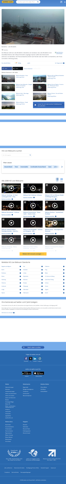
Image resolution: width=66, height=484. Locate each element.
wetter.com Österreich (10, 397)
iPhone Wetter (44, 387)
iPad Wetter (43, 389)
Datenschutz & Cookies (19, 468)
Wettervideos (9, 421)
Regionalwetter (8, 433)
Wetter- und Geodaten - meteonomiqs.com (10, 406)
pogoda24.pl (8, 415)
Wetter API (7, 404)
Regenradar (25, 387)
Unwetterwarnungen (10, 391)
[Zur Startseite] (8, 1)
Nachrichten (8, 424)
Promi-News (8, 441)
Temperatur (25, 391)
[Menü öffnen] (64, 2)
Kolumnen (7, 389)
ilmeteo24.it (8, 413)
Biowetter (25, 424)
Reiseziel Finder (26, 429)
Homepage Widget (9, 402)
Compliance (7, 472)
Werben (7, 399)
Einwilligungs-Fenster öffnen (32, 468)
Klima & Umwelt (26, 433)
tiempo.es (7, 409)
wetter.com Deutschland (10, 393)
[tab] (58, 180)
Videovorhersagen (9, 387)
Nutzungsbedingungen (26, 472)
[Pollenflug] (61, 2)
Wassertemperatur (27, 395)
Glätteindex (25, 426)
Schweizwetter (8, 429)
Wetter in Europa (9, 435)
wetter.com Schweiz (9, 395)
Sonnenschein (26, 393)
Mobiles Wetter (45, 384)
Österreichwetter (9, 431)
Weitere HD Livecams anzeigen (32, 254)
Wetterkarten (26, 384)
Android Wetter (44, 391)
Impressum (53, 468)
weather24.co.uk (9, 418)
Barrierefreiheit (15, 472)
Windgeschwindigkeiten (28, 389)
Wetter (7, 384)
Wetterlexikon (8, 439)
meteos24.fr (8, 411)
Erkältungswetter (27, 431)
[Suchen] (37, 1)
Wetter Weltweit (8, 437)
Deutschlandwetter (9, 426)
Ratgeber (25, 421)
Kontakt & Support (45, 468)
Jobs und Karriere (8, 468)
